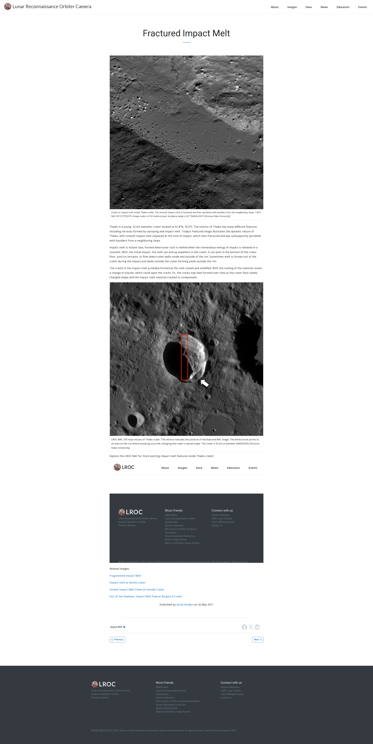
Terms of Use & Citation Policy (220, 730)
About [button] (275, 7)
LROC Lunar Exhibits (231, 690)
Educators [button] (343, 7)
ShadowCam (162, 694)
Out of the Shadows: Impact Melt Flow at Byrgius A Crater (146, 596)
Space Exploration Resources (171, 704)
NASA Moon (162, 687)
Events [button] (362, 7)
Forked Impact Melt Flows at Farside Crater (137, 589)
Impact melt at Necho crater (128, 582)
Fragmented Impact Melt (125, 575)
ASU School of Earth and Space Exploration (177, 701)
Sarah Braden (184, 604)
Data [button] (309, 7)
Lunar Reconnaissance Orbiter (171, 690)
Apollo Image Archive (167, 708)
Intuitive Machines (165, 697)
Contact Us (226, 697)
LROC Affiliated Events (232, 694)
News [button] (324, 7)
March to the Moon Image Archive (173, 711)
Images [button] (292, 7)
